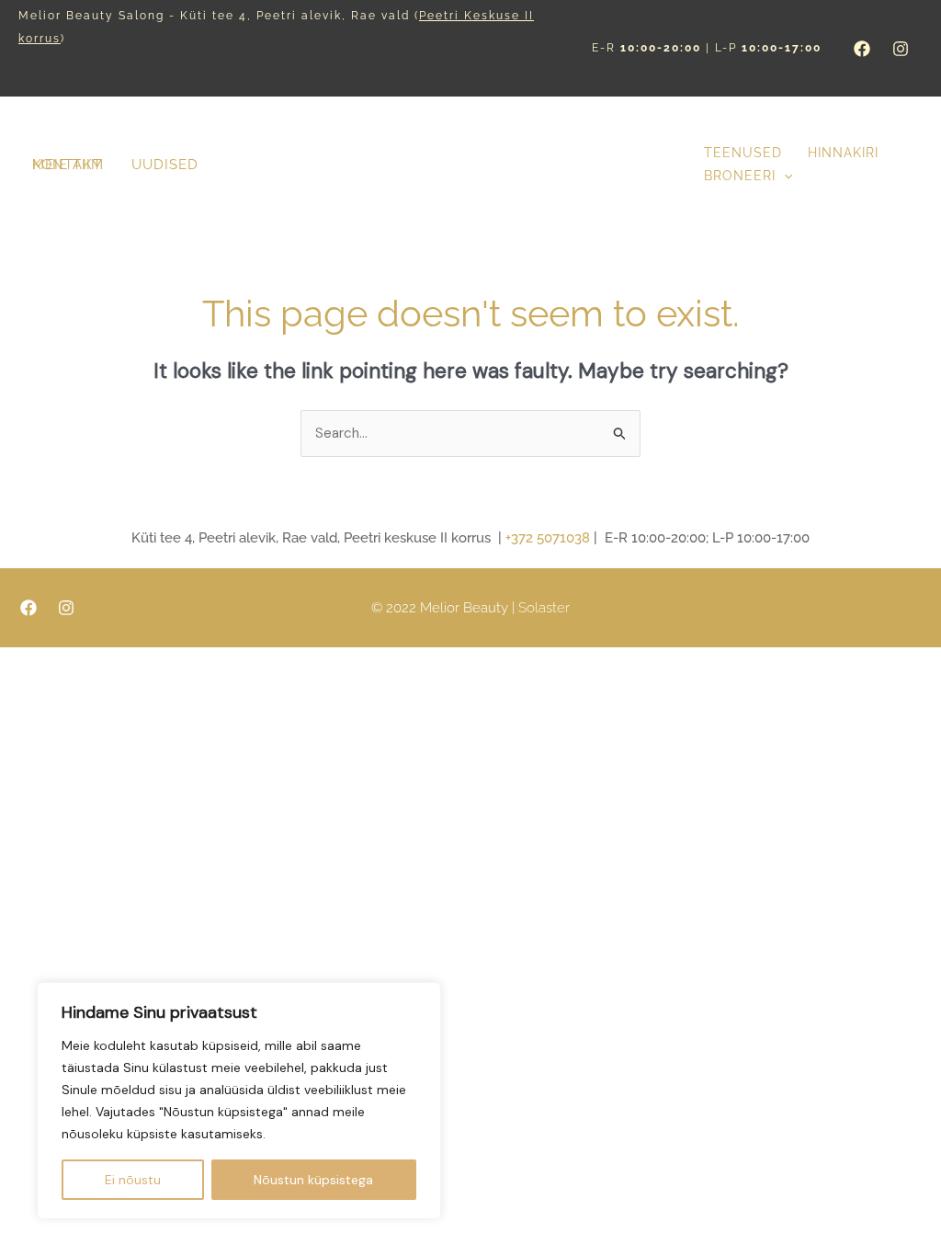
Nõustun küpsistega (313, 1179)
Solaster (544, 607)
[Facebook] (862, 48)
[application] (784, 176)
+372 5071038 (547, 538)
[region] (239, 1100)
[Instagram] (900, 48)
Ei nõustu (133, 1179)
